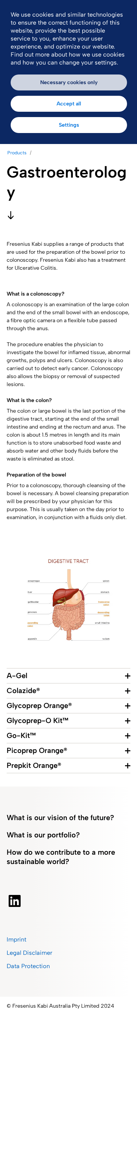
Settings (69, 125)
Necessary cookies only (69, 82)
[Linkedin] (15, 901)
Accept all (69, 103)
